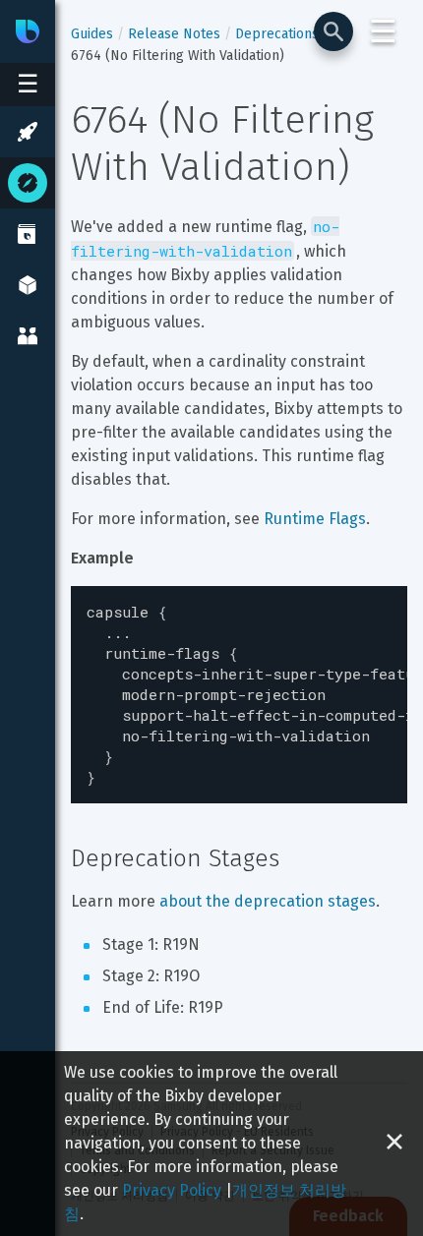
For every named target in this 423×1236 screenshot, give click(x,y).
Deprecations (277, 34)
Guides (92, 34)
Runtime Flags (315, 518)
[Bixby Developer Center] (27, 31)
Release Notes (174, 34)
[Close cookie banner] (394, 1143)
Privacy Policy (171, 1190)
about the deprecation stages (267, 901)
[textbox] (239, 694)
